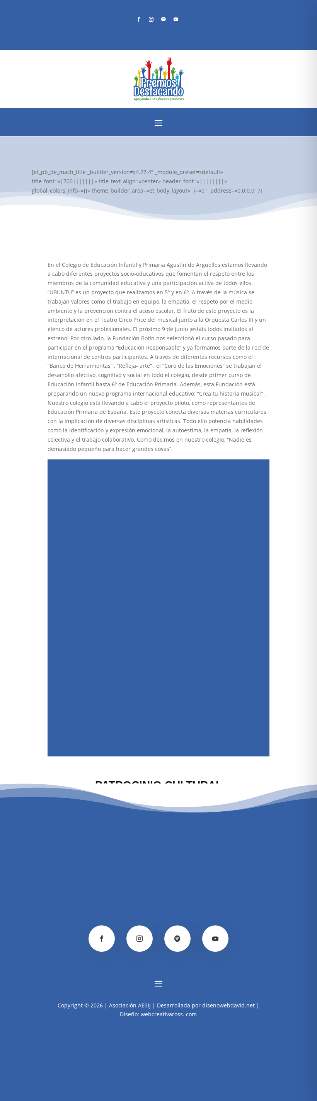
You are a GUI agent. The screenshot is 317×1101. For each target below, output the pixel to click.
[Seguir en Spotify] (163, 19)
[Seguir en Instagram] (151, 19)
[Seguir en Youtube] (176, 19)
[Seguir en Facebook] (138, 19)
